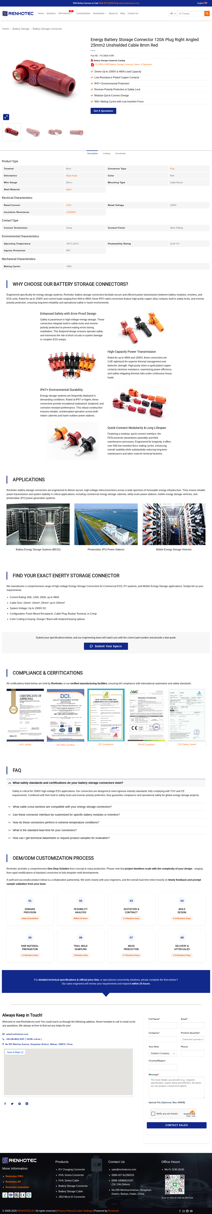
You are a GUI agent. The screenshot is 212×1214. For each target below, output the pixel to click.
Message (154, 1074)
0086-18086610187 (122, 1180)
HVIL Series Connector (71, 1175)
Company (154, 1033)
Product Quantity (190, 1033)
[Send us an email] (183, 1211)
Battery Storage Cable (71, 1191)
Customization (83, 13)
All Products (64, 13)
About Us (113, 13)
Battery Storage (20, 29)
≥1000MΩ (71, 212)
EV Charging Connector (72, 1169)
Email (184, 1019)
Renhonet (113, 1210)
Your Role (154, 1046)
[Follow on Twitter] (12, 1104)
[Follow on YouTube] (191, 1211)
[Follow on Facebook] (5, 1104)
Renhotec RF (13, 1181)
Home (41, 13)
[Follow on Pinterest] (19, 1104)
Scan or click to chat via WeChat (177, 1197)
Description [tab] (92, 153)
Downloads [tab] (120, 153)
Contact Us (133, 13)
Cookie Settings (83, 1210)
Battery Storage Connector (47, 29)
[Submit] (207, 13)
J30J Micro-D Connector (72, 1197)
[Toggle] (10, 782)
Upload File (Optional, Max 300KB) (167, 1102)
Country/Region (157, 1060)
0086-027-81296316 (107, 3)
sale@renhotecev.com (128, 3)
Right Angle (71, 175)
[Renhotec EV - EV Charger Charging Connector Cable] (17, 13)
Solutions (51, 13)
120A (68, 205)
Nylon (69, 189)
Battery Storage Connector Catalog (109, 61)
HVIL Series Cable (69, 1180)
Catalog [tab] (106, 153)
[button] (6, 117)
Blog (122, 13)
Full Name (154, 1019)
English (200, 3)
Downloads (98, 13)
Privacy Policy (65, 1210)
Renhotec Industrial (17, 1187)
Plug (172, 168)
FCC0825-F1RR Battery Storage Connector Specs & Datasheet (123, 64)
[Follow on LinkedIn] (26, 1104)
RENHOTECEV (26, 1210)
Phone (184, 1046)
